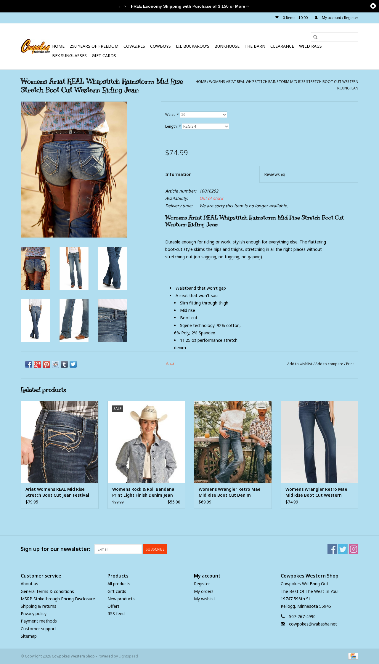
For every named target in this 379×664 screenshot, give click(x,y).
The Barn (255, 46)
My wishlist (204, 599)
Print (350, 363)
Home (58, 46)
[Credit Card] (352, 655)
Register (202, 583)
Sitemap (29, 636)
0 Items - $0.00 (295, 17)
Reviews (274, 174)
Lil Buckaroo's (192, 46)
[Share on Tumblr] (64, 364)
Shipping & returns (38, 606)
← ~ (122, 6)
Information (178, 174)
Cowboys (160, 46)
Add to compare (329, 363)
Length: (173, 126)
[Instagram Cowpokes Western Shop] (353, 549)
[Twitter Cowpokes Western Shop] (343, 549)
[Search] (315, 37)
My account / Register (339, 17)
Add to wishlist (300, 363)
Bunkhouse (227, 46)
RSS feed (116, 613)
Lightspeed (128, 656)
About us (29, 583)
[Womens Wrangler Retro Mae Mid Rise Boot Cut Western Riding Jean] (320, 441)
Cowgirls (134, 46)
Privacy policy (33, 613)
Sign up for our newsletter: (55, 549)
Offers (113, 606)
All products (118, 583)
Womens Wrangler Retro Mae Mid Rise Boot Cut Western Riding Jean (316, 492)
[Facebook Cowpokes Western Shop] (332, 549)
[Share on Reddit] (55, 364)
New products (121, 599)
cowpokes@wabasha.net (313, 624)
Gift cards (104, 55)
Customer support (38, 628)
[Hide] (373, 6)
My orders (203, 591)
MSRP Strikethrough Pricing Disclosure (58, 599)
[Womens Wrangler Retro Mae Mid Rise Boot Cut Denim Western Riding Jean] (233, 441)
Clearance (282, 46)
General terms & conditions (47, 591)
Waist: (172, 114)
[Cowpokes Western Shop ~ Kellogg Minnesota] (35, 46)
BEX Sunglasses (69, 55)
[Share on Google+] (37, 364)
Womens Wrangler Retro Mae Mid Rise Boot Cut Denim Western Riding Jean (230, 492)
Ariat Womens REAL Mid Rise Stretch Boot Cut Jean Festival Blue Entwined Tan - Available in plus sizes (59, 492)
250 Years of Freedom (94, 46)
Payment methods (39, 621)
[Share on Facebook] (28, 364)
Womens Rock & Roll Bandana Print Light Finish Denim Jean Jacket (143, 492)
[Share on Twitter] (73, 364)
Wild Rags (310, 46)
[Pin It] (46, 364)
